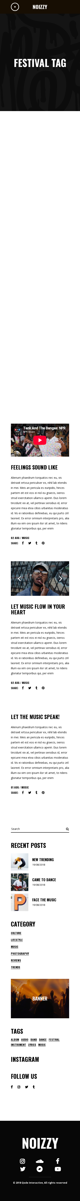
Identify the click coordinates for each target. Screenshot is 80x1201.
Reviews (16, 960)
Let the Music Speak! (35, 717)
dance (43, 1040)
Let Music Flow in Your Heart (38, 609)
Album (15, 1040)
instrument (18, 1045)
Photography (20, 953)
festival (54, 1040)
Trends (15, 967)
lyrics (32, 1045)
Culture (16, 933)
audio (24, 1040)
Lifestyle (17, 940)
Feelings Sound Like (34, 467)
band (33, 1040)
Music (25, 538)
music (42, 1045)
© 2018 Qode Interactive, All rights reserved (40, 1182)
